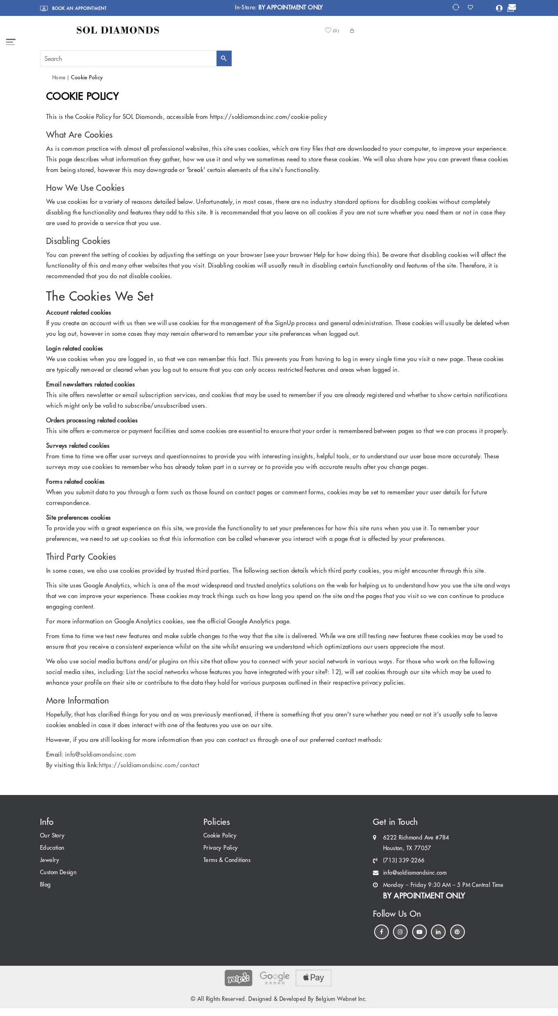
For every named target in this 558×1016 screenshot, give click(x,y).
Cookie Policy (220, 835)
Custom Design (58, 872)
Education (52, 847)
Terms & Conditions (226, 860)
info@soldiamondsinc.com (100, 754)
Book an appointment (79, 8)
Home (59, 77)
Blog (45, 884)
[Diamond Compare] (457, 7)
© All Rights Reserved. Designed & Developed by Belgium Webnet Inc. (279, 999)
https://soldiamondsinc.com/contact (149, 765)
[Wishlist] (473, 7)
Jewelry (50, 860)
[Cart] (510, 9)
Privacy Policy (220, 847)
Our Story (52, 835)
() (336, 30)
